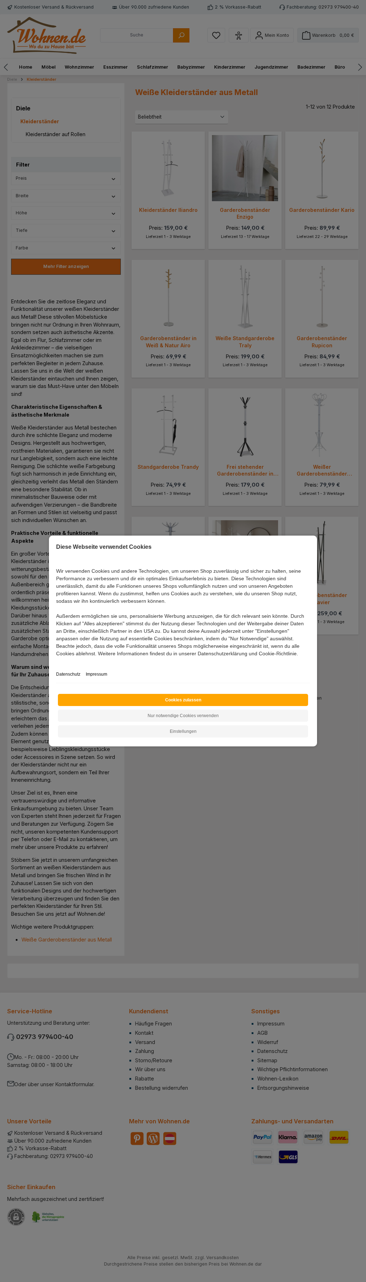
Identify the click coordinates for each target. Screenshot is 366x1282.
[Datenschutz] (56, 661)
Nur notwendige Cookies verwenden (183, 715)
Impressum (96, 674)
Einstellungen (183, 731)
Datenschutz (68, 674)
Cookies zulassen (183, 699)
